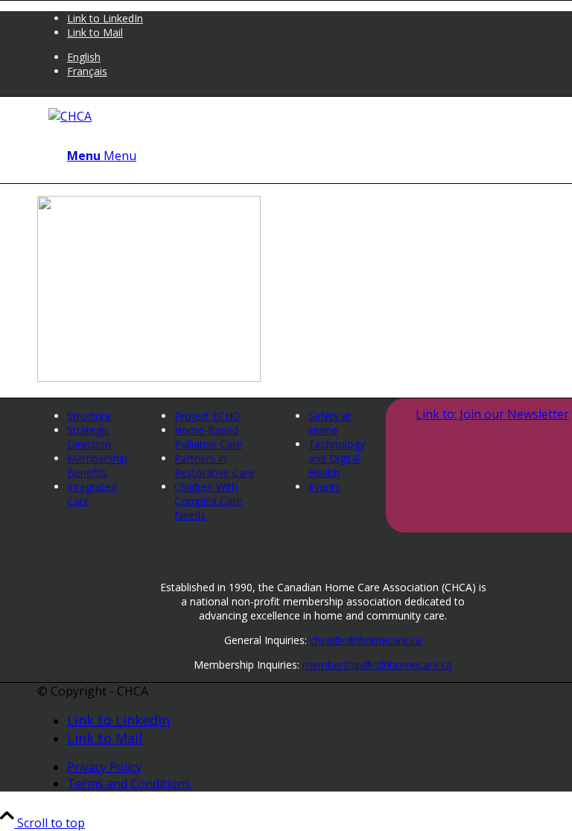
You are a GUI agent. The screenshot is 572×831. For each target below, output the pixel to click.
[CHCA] (70, 116)
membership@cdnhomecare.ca (377, 665)
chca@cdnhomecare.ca (366, 640)
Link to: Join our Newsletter (492, 414)
